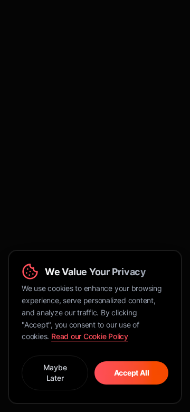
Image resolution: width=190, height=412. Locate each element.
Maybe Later (55, 372)
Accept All (131, 372)
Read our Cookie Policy (89, 336)
